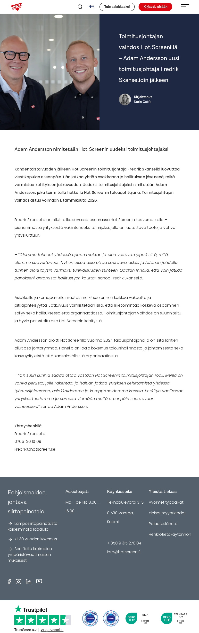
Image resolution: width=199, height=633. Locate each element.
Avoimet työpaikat (166, 502)
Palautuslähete (163, 523)
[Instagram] (18, 581)
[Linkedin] (28, 581)
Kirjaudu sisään (155, 7)
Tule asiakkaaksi (117, 7)
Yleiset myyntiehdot (167, 513)
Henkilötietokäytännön (170, 534)
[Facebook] (9, 581)
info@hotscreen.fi (124, 552)
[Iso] (90, 618)
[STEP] (139, 618)
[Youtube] (39, 581)
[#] (111, 618)
